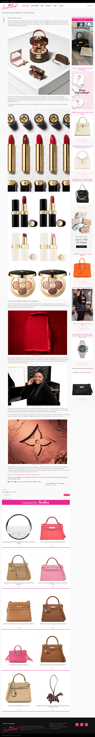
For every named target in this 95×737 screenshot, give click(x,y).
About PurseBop (5, 1)
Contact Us (13, 1)
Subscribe (69, 734)
